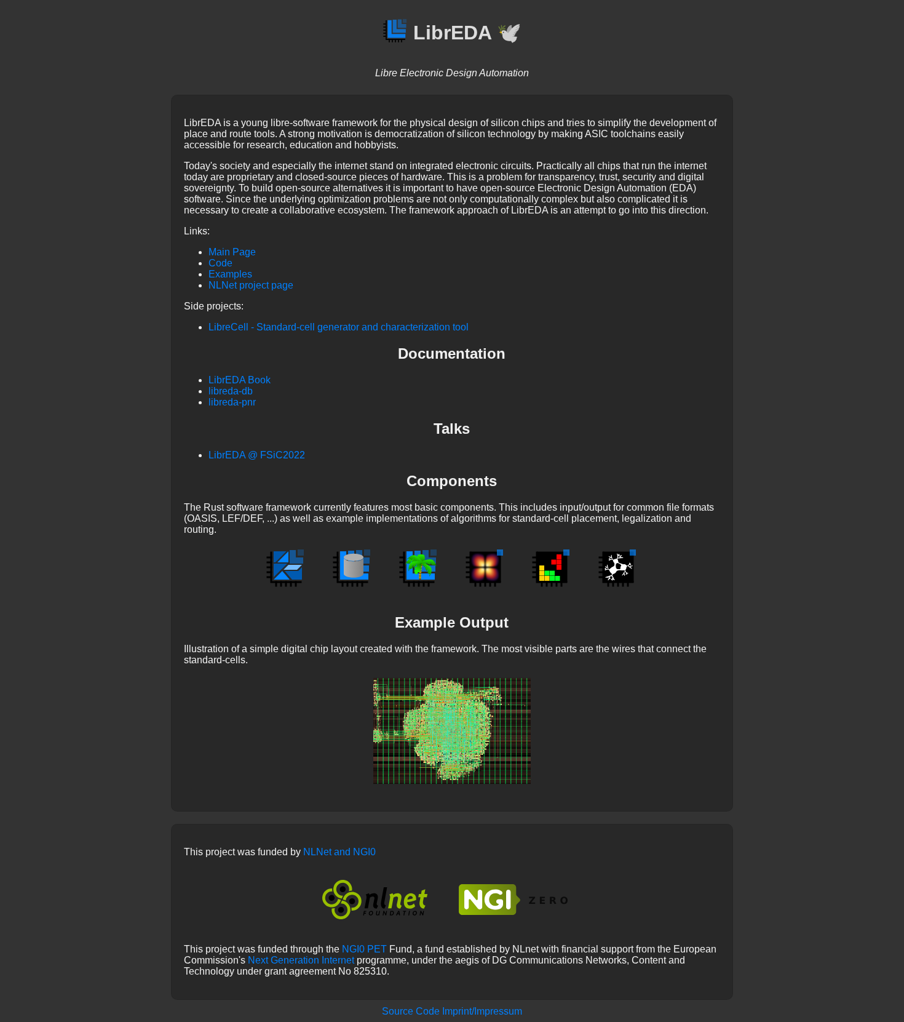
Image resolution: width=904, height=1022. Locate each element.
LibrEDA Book (239, 380)
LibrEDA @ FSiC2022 (256, 455)
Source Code (411, 1011)
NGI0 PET (364, 949)
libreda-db (230, 391)
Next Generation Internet (301, 960)
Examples (230, 274)
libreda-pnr (232, 402)
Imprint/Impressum (482, 1011)
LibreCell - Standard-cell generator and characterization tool (338, 327)
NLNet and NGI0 (339, 852)
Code (220, 263)
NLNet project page (250, 285)
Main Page (232, 252)
